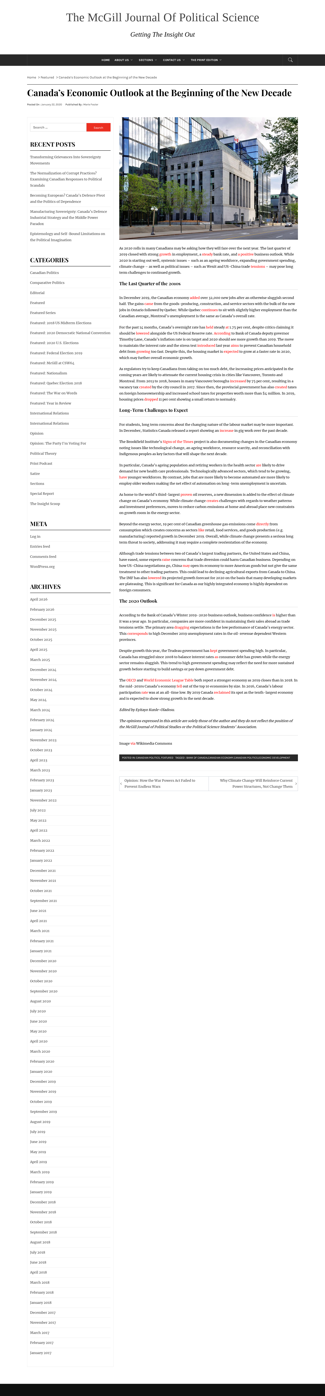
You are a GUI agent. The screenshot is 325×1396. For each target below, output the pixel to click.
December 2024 (43, 670)
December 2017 (43, 1312)
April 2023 (38, 760)
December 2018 (43, 1202)
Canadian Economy (220, 757)
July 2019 (37, 1132)
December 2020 (43, 961)
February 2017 (42, 1342)
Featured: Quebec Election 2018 (56, 383)
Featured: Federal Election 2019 (56, 353)
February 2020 (42, 1061)
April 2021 (38, 921)
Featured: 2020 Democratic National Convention (70, 333)
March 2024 (40, 710)
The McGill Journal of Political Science (162, 17)
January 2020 (41, 1071)
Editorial (37, 293)
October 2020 (41, 981)
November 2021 (43, 880)
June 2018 (38, 1262)
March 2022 (40, 840)
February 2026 (42, 609)
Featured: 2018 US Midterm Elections (60, 323)
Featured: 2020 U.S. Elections (54, 343)
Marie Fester (90, 104)
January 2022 (41, 860)
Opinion (36, 433)
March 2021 (39, 931)
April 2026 (39, 599)
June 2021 (38, 911)
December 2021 (43, 870)
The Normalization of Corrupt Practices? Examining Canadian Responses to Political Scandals (66, 179)
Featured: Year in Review (50, 403)
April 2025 (38, 649)
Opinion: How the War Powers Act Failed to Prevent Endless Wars (160, 783)
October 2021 (41, 891)
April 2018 (38, 1272)
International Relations (49, 413)
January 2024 (41, 730)
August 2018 (40, 1242)
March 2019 (40, 1172)
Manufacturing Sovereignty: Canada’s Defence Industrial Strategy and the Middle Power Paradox (68, 217)
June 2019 (38, 1142)
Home (106, 60)
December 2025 (43, 619)
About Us (122, 60)
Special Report (42, 493)
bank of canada (196, 757)
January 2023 (41, 790)
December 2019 (43, 1081)
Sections (146, 60)
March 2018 (39, 1282)
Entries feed (40, 546)
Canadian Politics (148, 757)
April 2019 (38, 1162)
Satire (35, 473)
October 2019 (41, 1101)
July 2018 (37, 1252)
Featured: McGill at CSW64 (52, 363)
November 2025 (43, 629)
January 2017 (41, 1353)
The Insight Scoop (45, 504)
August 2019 (40, 1122)
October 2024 (41, 690)
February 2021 (42, 941)
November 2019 (43, 1091)
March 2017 (39, 1333)
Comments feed (43, 556)
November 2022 (43, 800)
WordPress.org (42, 566)
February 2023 (42, 780)
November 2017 (43, 1322)
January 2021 (41, 951)
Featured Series (43, 313)
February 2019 (42, 1182)
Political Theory (43, 453)
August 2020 (40, 1001)
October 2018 (41, 1222)
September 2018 (43, 1232)
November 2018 (43, 1212)
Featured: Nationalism (48, 373)
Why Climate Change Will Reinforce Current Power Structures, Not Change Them (256, 783)
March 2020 (40, 1051)
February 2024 (42, 720)
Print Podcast (41, 463)
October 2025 (41, 639)
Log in (35, 536)
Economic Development (274, 757)
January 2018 (41, 1302)
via (133, 743)
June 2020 (38, 1021)
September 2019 (43, 1111)
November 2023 (43, 740)
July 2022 (38, 810)
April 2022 (38, 830)
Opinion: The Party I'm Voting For (58, 443)
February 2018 (42, 1292)
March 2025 (40, 660)
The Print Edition (204, 60)
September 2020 (44, 991)
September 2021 (43, 901)
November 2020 (43, 971)
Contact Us (172, 60)
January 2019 (41, 1192)
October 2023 (41, 750)
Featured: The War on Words (53, 393)
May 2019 (38, 1152)
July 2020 (38, 1011)
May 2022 (38, 820)
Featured (167, 757)
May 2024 (38, 700)
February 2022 (42, 850)
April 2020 (39, 1041)
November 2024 (43, 679)
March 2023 (40, 770)
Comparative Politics (47, 283)
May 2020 (38, 1031)
